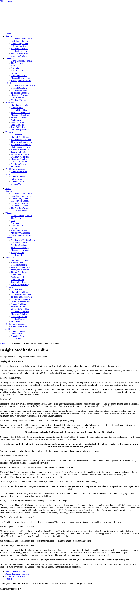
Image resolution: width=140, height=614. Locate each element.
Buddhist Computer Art (21, 144)
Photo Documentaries (20, 147)
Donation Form (17, 181)
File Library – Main (19, 105)
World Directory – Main (21, 61)
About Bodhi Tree (19, 171)
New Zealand (17, 70)
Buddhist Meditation (20, 90)
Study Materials (17, 122)
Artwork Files (17, 107)
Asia (13, 66)
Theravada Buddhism (20, 112)
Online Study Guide (19, 43)
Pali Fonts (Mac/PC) (20, 130)
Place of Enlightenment (21, 137)
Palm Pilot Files (17, 125)
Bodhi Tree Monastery (15, 169)
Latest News (16, 179)
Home (8, 34)
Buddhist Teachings (19, 51)
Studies (8, 36)
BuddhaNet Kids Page (20, 157)
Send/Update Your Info (21, 80)
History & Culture (19, 56)
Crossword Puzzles (19, 162)
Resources (9, 102)
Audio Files (16, 120)
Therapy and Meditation (21, 142)
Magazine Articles (19, 159)
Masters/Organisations (20, 78)
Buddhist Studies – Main (21, 38)
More (7, 174)
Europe (14, 73)
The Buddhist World (20, 53)
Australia (15, 68)
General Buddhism (19, 88)
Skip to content (6, 1)
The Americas (17, 63)
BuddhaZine (16, 134)
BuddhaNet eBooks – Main (23, 85)
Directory (9, 58)
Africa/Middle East (19, 75)
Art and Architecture (20, 149)
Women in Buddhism (20, 154)
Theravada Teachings (20, 93)
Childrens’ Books (18, 100)
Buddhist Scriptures (19, 48)
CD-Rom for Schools (20, 46)
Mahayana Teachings (20, 95)
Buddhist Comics (18, 164)
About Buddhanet (18, 176)
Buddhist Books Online (21, 139)
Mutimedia (15, 166)
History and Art (17, 98)
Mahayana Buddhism (20, 115)
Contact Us (16, 184)
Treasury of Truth (18, 152)
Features (9, 132)
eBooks (8, 83)
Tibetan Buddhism (19, 117)
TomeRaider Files (18, 127)
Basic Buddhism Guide (21, 41)
